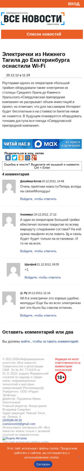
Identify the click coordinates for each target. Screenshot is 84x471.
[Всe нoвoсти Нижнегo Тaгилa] (32, 28)
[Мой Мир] (27, 157)
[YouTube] (12, 3)
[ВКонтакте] (8, 157)
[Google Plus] (34, 157)
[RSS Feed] (5, 3)
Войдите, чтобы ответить (38, 199)
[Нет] (78, 457)
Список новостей (44, 34)
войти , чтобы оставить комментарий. (50, 341)
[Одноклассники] (21, 157)
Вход (74, 4)
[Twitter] (14, 157)
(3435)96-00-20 (12, 420)
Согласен (43, 464)
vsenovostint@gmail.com (18, 424)
